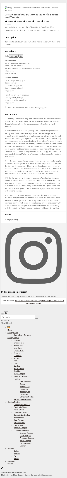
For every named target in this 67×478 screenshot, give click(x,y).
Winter (16, 459)
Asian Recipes (25, 435)
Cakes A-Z (18, 340)
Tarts (16, 363)
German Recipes (26, 433)
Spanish (23, 446)
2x (16, 56)
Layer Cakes (19, 350)
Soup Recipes (19, 417)
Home (9, 330)
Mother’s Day (25, 386)
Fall (15, 456)
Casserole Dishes (20, 412)
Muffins (16, 358)
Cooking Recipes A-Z (22, 405)
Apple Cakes (18, 345)
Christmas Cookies (27, 397)
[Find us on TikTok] (2, 468)
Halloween (24, 389)
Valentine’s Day (25, 381)
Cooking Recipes (13, 402)
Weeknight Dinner (20, 407)
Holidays (17, 379)
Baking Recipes (13, 338)
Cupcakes (18, 356)
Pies (15, 361)
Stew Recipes (19, 420)
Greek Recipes (25, 443)
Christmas (24, 394)
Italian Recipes (25, 441)
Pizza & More (19, 425)
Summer (17, 453)
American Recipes (27, 438)
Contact (10, 464)
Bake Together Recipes (22, 399)
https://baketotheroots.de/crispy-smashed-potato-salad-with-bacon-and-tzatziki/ (39, 301)
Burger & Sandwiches (22, 415)
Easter (22, 384)
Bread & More (19, 369)
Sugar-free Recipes (21, 376)
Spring (16, 451)
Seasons (10, 448)
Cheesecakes (19, 343)
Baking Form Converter (22, 335)
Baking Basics (12, 332)
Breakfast (17, 371)
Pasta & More (19, 410)
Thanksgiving (25, 392)
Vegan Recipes (19, 374)
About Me (11, 461)
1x (11, 56)
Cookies (17, 353)
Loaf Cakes (18, 348)
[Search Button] (36, 318)
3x (21, 56)
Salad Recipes (19, 423)
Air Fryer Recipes (20, 428)
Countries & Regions (21, 430)
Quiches (17, 366)
